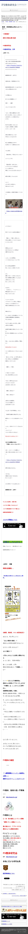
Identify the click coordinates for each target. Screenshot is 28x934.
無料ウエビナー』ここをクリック (13, 779)
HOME (2, 21)
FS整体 (6, 884)
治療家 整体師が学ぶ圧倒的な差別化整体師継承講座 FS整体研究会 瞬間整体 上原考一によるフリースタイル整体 (13, 930)
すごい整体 (10, 884)
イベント (23, 889)
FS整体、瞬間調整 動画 (10, 21)
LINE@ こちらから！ (12, 542)
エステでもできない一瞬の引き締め (19, 895)
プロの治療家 (15, 884)
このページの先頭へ (23, 931)
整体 (20, 884)
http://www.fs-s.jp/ (11, 797)
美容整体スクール (21, 886)
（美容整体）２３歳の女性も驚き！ (9, 893)
